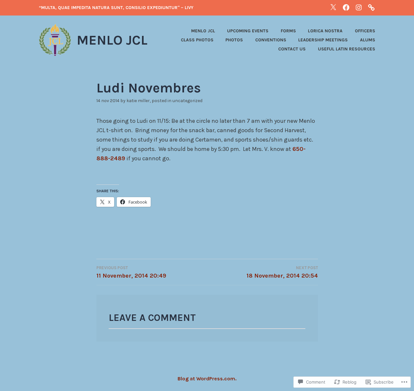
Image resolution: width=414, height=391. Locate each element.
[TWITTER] (333, 7)
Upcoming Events (247, 31)
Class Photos (197, 40)
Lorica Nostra (325, 31)
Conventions (270, 40)
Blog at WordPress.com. (207, 378)
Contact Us (292, 49)
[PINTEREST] (371, 7)
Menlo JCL (112, 40)
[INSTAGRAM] (359, 7)
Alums (367, 40)
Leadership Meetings (323, 40)
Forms (288, 31)
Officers (365, 31)
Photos (234, 40)
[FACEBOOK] (346, 7)
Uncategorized (187, 100)
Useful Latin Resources (346, 49)
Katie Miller (138, 100)
